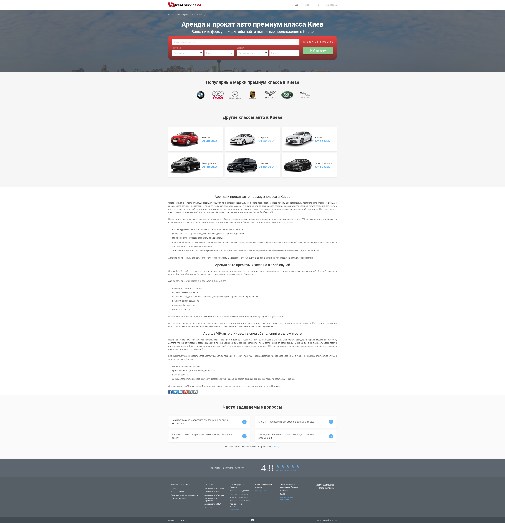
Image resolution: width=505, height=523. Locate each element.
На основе (287, 470)
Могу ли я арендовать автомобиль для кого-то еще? (286, 421)
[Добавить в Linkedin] (180, 392)
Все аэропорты (261, 490)
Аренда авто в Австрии (214, 495)
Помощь (275, 446)
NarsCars (284, 490)
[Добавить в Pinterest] (185, 392)
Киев (194, 14)
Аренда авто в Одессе (239, 494)
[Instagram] (252, 520)
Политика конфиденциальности (184, 495)
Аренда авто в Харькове (236, 505)
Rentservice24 (174, 14)
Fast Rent (284, 494)
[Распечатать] (190, 392)
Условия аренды (178, 491)
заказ (331, 4)
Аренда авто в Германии (210, 499)
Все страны (209, 507)
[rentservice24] (184, 5)
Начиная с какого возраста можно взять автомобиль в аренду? (202, 436)
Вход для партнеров (325, 484)
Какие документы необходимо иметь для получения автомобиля (286, 436)
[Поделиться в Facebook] (170, 392)
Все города (234, 509)
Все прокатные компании (286, 498)
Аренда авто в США (212, 504)
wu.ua (334, 520)
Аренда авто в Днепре (239, 490)
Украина (186, 14)
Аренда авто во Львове (240, 500)
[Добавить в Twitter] (175, 392)
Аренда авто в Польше (214, 491)
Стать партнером (326, 488)
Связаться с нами (178, 498)
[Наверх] (195, 392)
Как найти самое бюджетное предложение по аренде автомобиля (201, 421)
